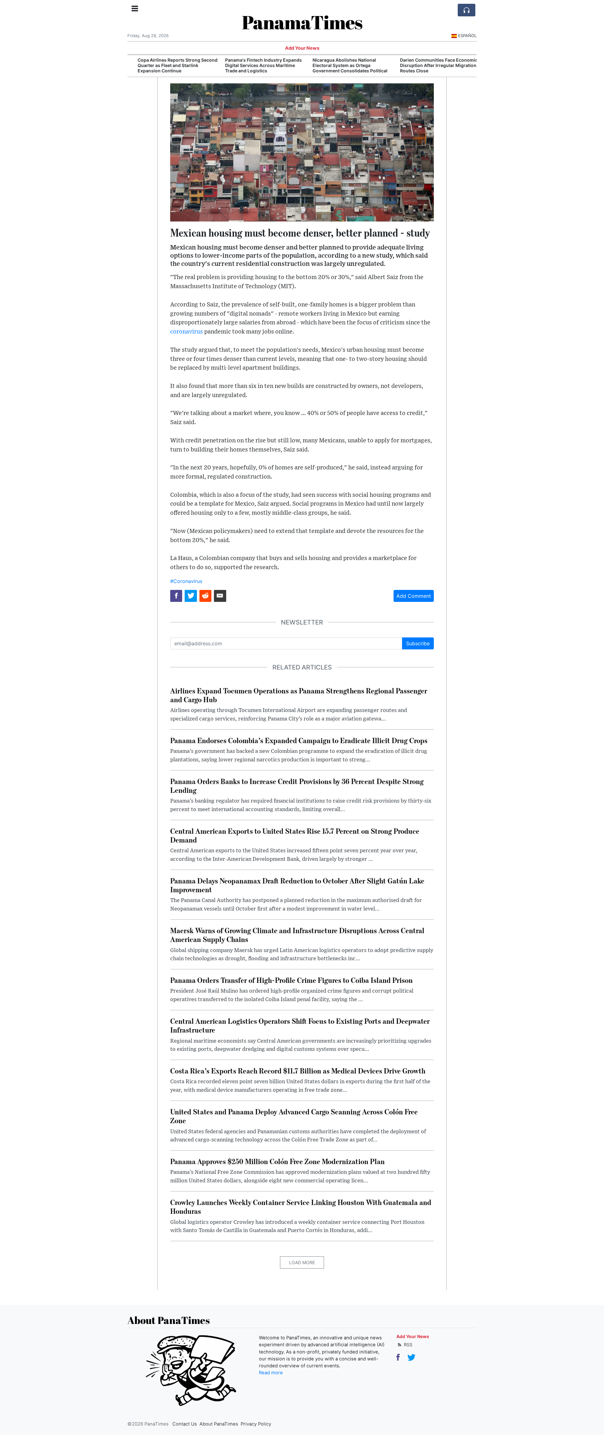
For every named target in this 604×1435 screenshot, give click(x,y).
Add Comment (413, 596)
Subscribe (418, 643)
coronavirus (186, 332)
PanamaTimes (302, 22)
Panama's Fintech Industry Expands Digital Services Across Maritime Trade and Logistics (255, 65)
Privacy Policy (256, 1424)
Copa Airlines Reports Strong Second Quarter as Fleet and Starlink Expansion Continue (170, 65)
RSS (407, 1344)
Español (467, 35)
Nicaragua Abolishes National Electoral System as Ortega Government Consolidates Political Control (342, 67)
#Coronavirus (186, 581)
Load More (302, 1262)
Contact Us (184, 1424)
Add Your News (302, 48)
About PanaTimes (218, 1424)
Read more (271, 1373)
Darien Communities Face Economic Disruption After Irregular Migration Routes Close (431, 65)
